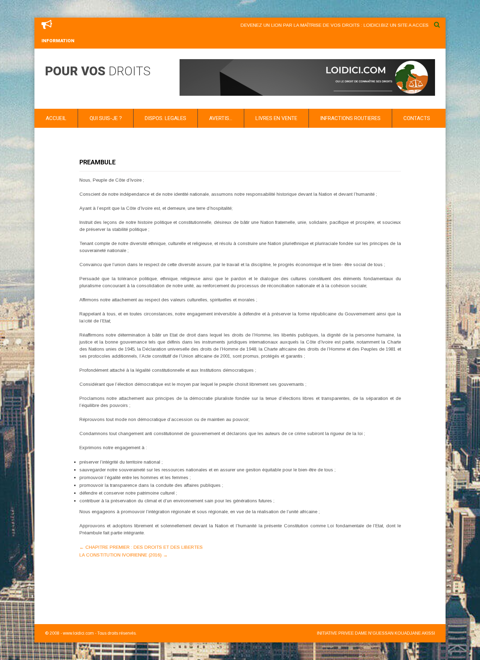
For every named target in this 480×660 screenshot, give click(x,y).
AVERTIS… (220, 118)
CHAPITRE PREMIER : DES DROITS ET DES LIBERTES (141, 547)
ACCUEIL (56, 118)
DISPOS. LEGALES (165, 118)
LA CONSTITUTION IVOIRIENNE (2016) (123, 555)
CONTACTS (416, 118)
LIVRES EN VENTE (276, 118)
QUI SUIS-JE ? (106, 118)
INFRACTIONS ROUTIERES (350, 118)
